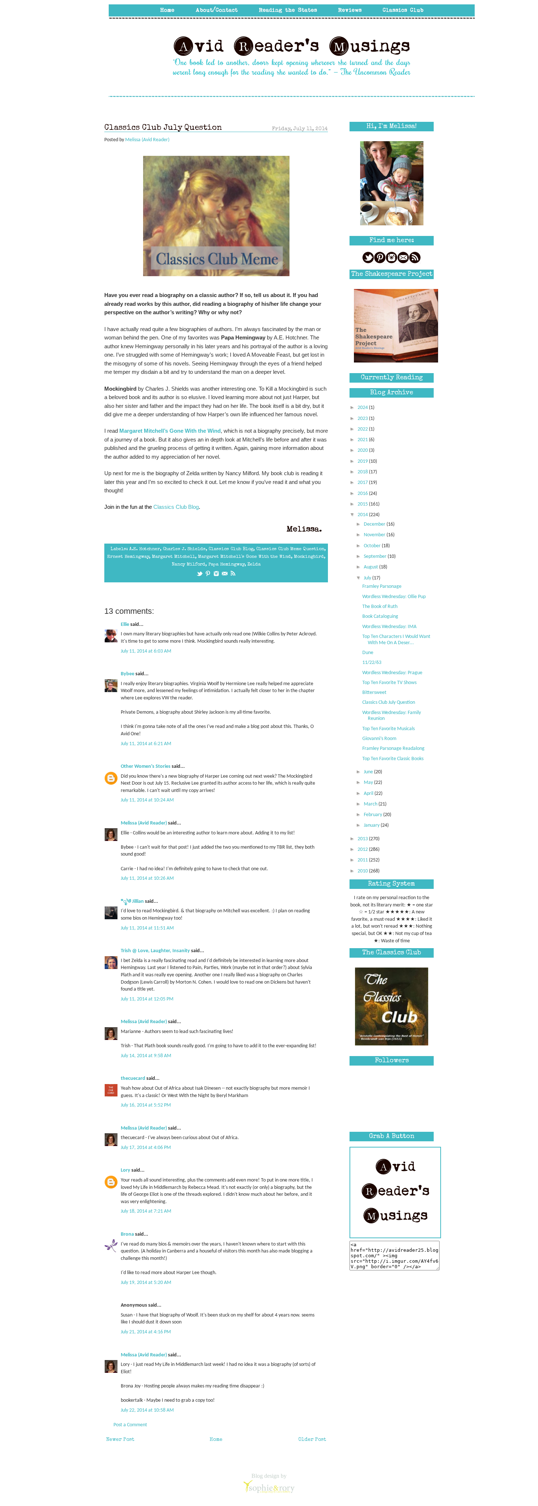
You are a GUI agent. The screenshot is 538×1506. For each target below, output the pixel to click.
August (371, 567)
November (375, 535)
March (371, 804)
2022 (363, 429)
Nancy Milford (188, 564)
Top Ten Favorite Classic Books (392, 759)
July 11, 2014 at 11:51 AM (147, 928)
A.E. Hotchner (144, 549)
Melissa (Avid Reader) (144, 823)
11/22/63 (371, 662)
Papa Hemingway (226, 564)
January (372, 825)
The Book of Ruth (379, 606)
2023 (363, 418)
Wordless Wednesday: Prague (392, 673)
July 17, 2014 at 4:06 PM (146, 1147)
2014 (363, 515)
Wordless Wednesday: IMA (389, 627)
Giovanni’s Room (379, 738)
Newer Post (120, 1439)
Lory (125, 1170)
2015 (363, 504)
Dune (367, 653)
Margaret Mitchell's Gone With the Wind (244, 557)
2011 (363, 860)
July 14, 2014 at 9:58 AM (146, 1056)
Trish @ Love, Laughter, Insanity (155, 951)
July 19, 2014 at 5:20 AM (146, 1282)
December (375, 524)
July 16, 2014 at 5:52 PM (146, 1105)
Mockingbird (309, 557)
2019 (363, 461)
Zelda (254, 564)
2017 (363, 482)
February (373, 815)
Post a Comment (130, 1425)
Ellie (125, 624)
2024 (363, 407)
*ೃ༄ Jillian (132, 901)
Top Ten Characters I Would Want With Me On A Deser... (396, 640)
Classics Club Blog (176, 507)
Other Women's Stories (146, 766)
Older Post (312, 1439)
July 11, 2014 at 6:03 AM (146, 651)
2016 (363, 493)
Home (216, 1439)
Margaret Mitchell (173, 557)
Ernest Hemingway (128, 557)
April (369, 793)
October (373, 546)
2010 (363, 871)
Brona (127, 1234)
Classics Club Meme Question (290, 549)
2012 (363, 849)
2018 (363, 472)
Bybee (127, 674)
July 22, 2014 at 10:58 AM (147, 1410)
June (369, 772)
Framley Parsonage (381, 586)
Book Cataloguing (380, 616)
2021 (363, 440)
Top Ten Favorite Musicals (388, 729)
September (376, 556)
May (369, 782)
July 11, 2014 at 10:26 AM (147, 878)
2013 (363, 839)
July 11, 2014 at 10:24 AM (147, 800)
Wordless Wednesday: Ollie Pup (394, 597)
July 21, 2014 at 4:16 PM (146, 1332)
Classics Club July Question (388, 702)
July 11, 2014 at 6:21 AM (146, 744)
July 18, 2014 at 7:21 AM (146, 1211)
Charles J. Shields (184, 549)
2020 (363, 450)
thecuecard (133, 1078)
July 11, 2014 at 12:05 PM (147, 999)
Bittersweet (374, 692)
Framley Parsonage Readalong (393, 748)
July (368, 578)
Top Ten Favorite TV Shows (389, 683)
